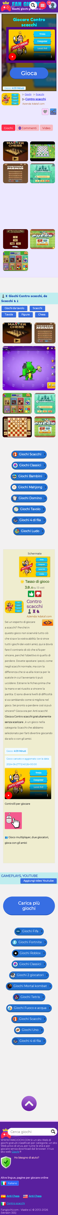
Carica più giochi (29, 905)
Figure (25, 314)
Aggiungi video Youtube (39, 880)
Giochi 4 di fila (30, 520)
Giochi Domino (30, 498)
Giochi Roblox (30, 953)
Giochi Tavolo (30, 509)
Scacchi (37, 308)
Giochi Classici (30, 465)
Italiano (12, 1183)
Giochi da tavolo (14, 308)
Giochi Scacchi (30, 454)
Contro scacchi (16, 1203)
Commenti (28, 128)
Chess (41, 314)
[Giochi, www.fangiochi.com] (22, 6)
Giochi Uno (30, 1030)
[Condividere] (53, 111)
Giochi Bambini (30, 476)
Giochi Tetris (30, 997)
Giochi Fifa (30, 931)
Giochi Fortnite (30, 942)
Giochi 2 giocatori (30, 975)
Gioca (29, 73)
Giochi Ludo (30, 531)
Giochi (8, 128)
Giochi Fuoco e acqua (30, 1008)
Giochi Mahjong (30, 487)
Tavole (9, 314)
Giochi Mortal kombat (30, 986)
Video (46, 128)
